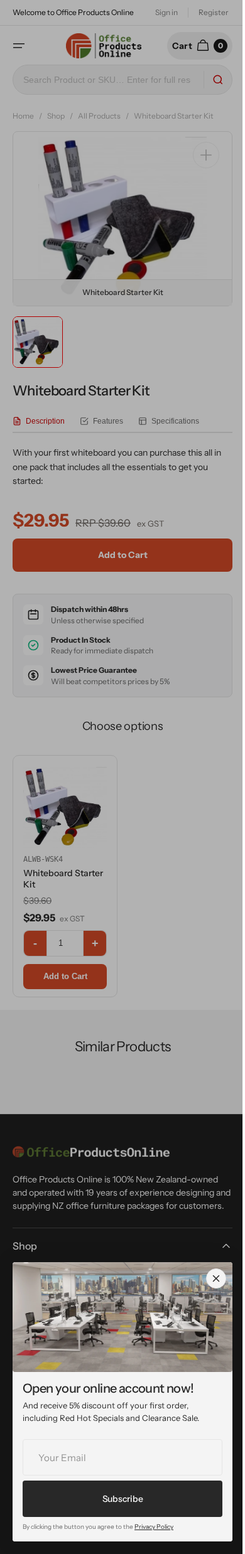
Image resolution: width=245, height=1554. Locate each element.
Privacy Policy (153, 1527)
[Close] (216, 1278)
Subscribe (122, 1498)
